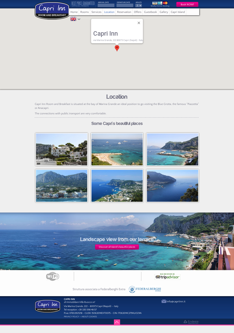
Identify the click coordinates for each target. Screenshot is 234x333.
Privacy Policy (71, 317)
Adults (139, 2)
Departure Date (123, 2)
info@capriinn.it (176, 301)
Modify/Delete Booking (160, 6)
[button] (73, 19)
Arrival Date (103, 2)
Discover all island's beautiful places (117, 247)
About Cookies (89, 317)
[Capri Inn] (47, 305)
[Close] (139, 23)
